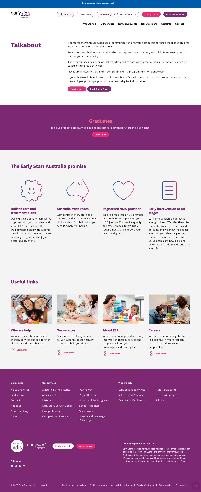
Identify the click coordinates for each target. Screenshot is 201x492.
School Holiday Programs (94, 400)
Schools (159, 400)
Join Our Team (149, 23)
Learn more (100, 134)
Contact (179, 23)
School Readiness (89, 405)
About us (16, 405)
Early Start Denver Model (57, 405)
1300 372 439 (151, 14)
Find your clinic (63, 446)
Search (67, 14)
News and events (127, 23)
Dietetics (47, 400)
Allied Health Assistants (56, 389)
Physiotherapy (87, 395)
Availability (106, 14)
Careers (154, 330)
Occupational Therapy (55, 416)
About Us (166, 23)
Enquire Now (76, 89)
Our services (107, 23)
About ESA (111, 330)
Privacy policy (165, 485)
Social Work (86, 411)
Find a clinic (85, 14)
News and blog (19, 411)
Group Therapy (51, 411)
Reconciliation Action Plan (173, 461)
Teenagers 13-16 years (131, 400)
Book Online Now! (175, 14)
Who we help (90, 23)
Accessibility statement (122, 485)
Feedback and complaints (74, 485)
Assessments (50, 395)
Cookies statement (98, 485)
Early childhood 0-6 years (133, 389)
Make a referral (128, 14)
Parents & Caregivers (167, 395)
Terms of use (182, 485)
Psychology (85, 389)
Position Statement (146, 485)
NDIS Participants (165, 389)
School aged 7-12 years (131, 395)
